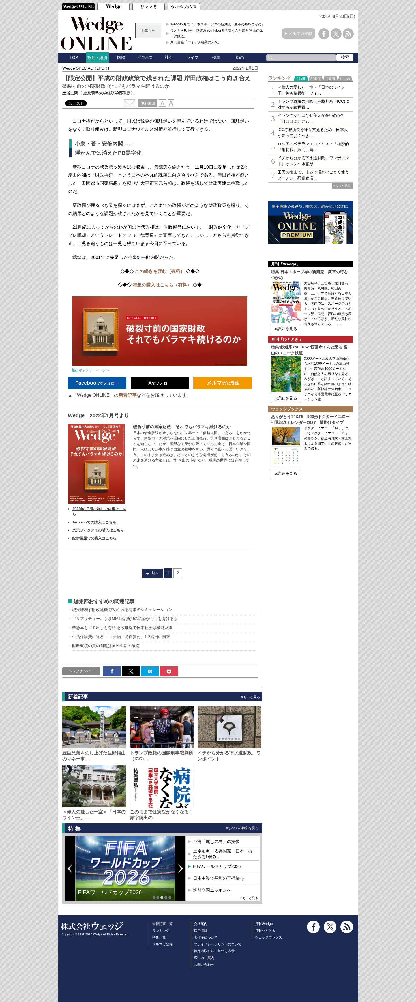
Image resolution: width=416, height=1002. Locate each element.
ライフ (192, 57)
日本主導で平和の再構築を (218, 878)
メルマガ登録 (300, 33)
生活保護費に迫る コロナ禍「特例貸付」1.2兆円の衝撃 (121, 636)
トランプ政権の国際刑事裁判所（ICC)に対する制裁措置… (313, 104)
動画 (240, 57)
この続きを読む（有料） (160, 271)
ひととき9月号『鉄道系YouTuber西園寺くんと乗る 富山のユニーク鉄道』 (218, 33)
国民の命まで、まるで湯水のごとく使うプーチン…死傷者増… (313, 175)
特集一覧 (159, 937)
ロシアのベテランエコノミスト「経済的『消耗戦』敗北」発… (313, 146)
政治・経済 (97, 57)
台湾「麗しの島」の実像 (216, 841)
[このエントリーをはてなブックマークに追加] (149, 671)
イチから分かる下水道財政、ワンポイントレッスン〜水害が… (313, 161)
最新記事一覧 (162, 924)
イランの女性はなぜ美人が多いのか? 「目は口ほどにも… (310, 118)
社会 (169, 57)
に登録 (223, 383)
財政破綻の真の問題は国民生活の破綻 (106, 645)
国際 (121, 57)
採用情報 (200, 931)
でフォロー (97, 383)
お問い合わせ (204, 965)
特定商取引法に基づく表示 (214, 951)
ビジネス (145, 57)
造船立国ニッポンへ (212, 890)
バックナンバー (81, 671)
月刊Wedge (264, 924)
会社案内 (200, 924)
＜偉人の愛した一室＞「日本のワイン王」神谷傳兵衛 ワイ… (311, 90)
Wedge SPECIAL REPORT (86, 68)
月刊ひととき (265, 931)
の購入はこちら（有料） (167, 284)
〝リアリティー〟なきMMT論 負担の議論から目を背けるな (125, 618)
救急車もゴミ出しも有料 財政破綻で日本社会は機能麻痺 (122, 627)
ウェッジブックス (268, 937)
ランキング (160, 931)
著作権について (206, 937)
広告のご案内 (204, 958)
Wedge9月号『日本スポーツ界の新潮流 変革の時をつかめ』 (217, 24)
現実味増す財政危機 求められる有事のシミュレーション (122, 609)
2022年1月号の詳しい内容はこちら (99, 511)
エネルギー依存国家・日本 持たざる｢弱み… (222, 854)
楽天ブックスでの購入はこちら (98, 530)
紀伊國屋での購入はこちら (94, 538)
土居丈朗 (98, 93)
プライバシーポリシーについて (217, 944)
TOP (74, 57)
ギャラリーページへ (94, 370)
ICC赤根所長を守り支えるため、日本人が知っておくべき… (313, 132)
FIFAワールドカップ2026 (110, 892)
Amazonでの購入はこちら (94, 522)
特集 (216, 57)
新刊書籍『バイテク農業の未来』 (195, 42)
